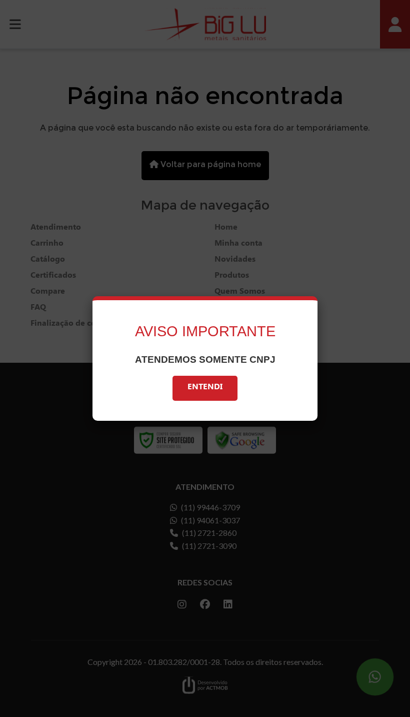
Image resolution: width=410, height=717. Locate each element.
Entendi (205, 388)
